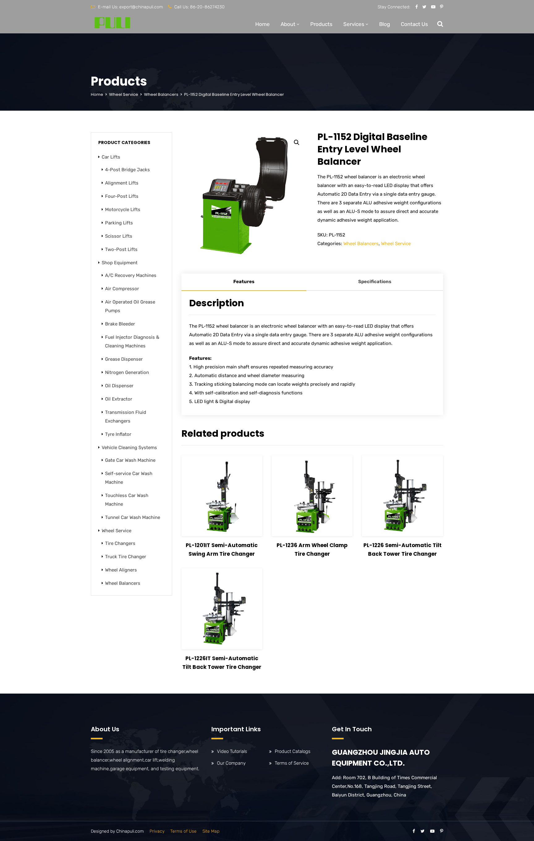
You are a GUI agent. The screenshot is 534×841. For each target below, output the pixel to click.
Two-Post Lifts (121, 249)
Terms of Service (292, 763)
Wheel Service (123, 94)
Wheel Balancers (161, 94)
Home (262, 24)
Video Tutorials (232, 751)
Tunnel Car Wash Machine (132, 517)
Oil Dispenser (119, 386)
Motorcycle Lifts (122, 209)
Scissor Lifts (118, 236)
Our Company (231, 763)
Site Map (210, 831)
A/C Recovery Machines (130, 275)
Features (243, 281)
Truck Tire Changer (125, 556)
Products (321, 24)
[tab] (243, 282)
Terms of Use (183, 831)
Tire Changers (120, 543)
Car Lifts (111, 157)
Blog (384, 24)
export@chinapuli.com (141, 7)
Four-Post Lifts (121, 196)
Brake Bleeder (120, 324)
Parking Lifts (119, 223)
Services (353, 24)
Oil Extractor (118, 399)
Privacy (157, 831)
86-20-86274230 (207, 7)
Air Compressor (122, 288)
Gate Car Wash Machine (130, 460)
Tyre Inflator (118, 434)
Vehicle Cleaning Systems (129, 447)
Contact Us (414, 24)
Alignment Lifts (121, 183)
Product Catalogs (292, 751)
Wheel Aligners (121, 570)
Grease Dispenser (124, 359)
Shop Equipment (120, 262)
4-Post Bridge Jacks (127, 169)
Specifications (374, 281)
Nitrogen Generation (127, 372)
